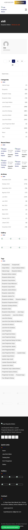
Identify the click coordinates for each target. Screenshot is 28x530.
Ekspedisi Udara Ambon (8, 312)
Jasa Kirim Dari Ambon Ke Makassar (12, 321)
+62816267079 (8, 2)
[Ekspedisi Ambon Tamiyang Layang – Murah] (3, 164)
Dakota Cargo (5, 85)
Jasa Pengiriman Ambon (8, 334)
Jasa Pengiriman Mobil (8, 124)
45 (12, 65)
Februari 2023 (6, 218)
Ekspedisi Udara (6, 98)
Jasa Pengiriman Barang (8, 337)
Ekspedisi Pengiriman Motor (10, 302)
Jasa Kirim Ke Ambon (8, 324)
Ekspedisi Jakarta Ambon (9, 290)
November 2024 (6, 179)
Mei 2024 (4, 205)
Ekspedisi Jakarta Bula (8, 293)
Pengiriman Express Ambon (9, 372)
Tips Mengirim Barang (8, 378)
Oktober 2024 (6, 184)
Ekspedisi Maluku (20, 299)
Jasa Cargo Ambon (7, 102)
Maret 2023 (5, 214)
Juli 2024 (4, 197)
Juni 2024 (4, 201)
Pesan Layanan (20, 2)
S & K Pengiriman (7, 461)
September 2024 (6, 188)
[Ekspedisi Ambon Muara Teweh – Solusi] (17, 152)
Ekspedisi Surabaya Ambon (9, 305)
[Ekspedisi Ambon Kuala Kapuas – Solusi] (3, 152)
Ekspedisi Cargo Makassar (9, 283)
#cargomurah (15, 264)
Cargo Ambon (5, 268)
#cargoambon (6, 264)
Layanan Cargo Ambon (8, 356)
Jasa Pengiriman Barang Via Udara (11, 340)
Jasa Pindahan (6, 128)
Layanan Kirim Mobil (7, 365)
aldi (4, 48)
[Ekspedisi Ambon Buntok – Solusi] (17, 164)
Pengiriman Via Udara (8, 375)
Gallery (4, 464)
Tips (3, 136)
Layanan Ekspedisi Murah (9, 362)
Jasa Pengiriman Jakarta (8, 346)
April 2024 (5, 209)
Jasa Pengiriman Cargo (8, 343)
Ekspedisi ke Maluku (7, 299)
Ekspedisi (5, 89)
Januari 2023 (5, 222)
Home (4, 450)
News (3, 132)
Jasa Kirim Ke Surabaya (8, 327)
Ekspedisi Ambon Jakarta (9, 274)
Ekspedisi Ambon (16, 271)
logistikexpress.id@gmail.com (12, 512)
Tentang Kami (6, 457)
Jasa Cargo (21, 312)
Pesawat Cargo (20, 375)
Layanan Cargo (21, 353)
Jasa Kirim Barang (7, 111)
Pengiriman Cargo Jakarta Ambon (11, 368)
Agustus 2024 (6, 192)
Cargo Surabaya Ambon (18, 268)
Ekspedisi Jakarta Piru (8, 296)
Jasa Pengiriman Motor (8, 353)
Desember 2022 (6, 227)
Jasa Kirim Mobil (6, 115)
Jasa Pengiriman (6, 331)
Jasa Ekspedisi (6, 106)
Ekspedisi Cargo (6, 93)
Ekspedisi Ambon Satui (8, 277)
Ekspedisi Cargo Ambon (8, 280)
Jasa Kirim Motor (6, 119)
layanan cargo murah (7, 359)
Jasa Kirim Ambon (18, 315)
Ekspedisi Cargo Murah (8, 286)
